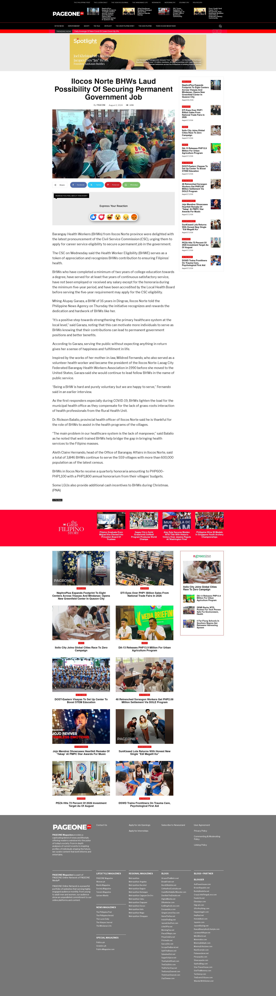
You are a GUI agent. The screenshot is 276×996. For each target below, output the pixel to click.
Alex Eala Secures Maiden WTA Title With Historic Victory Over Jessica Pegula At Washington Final (177, 536)
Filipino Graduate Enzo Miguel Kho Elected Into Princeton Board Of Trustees (111, 536)
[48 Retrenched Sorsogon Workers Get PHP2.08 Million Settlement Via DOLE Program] (216, 184)
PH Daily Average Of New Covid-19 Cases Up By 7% (96, 31)
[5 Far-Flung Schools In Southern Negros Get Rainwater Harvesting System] (188, 624)
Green (185, 127)
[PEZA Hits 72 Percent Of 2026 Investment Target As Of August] (216, 242)
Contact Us (101, 825)
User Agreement (202, 825)
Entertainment (189, 201)
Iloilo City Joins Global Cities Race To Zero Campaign (193, 133)
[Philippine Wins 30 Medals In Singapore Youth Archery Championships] (209, 520)
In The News (57, 500)
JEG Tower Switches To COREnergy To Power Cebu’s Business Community (178, 12)
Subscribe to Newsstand (173, 825)
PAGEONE (101, 105)
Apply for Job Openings (139, 825)
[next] (219, 31)
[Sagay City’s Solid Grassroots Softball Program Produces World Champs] (144, 520)
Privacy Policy (200, 831)
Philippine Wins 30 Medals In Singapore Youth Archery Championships (209, 534)
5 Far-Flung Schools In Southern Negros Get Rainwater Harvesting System (208, 624)
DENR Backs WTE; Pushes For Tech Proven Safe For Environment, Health (209, 610)
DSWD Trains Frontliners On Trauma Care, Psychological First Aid (194, 263)
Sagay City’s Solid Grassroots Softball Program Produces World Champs (144, 536)
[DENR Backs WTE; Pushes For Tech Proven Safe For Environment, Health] (188, 610)
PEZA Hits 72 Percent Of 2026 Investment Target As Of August (195, 245)
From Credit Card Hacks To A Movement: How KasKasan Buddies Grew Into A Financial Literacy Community (216, 13)
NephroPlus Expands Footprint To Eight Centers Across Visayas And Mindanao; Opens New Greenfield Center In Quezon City (109, 14)
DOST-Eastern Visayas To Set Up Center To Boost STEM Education (195, 168)
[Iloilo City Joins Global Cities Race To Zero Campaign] (216, 130)
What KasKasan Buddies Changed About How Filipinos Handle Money (145, 12)
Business (186, 107)
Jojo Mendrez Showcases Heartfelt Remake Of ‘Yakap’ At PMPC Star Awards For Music (195, 208)
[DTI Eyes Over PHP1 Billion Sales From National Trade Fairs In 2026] (216, 110)
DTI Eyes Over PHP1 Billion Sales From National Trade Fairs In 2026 (193, 113)
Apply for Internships (138, 831)
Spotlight (187, 82)
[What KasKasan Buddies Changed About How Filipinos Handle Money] (129, 11)
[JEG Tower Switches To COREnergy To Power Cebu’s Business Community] (164, 11)
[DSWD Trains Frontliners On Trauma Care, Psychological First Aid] (216, 260)
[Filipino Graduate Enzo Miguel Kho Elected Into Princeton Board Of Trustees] (111, 520)
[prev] (214, 31)
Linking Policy (200, 845)
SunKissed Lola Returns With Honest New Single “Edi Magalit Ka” (194, 227)
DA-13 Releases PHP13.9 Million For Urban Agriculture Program (194, 150)
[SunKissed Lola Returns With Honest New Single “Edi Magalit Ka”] (216, 225)
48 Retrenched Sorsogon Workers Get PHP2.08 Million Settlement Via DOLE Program (194, 187)
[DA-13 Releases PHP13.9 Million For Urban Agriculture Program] (216, 148)
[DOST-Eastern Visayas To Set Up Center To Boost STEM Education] (216, 166)
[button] (220, 26)
